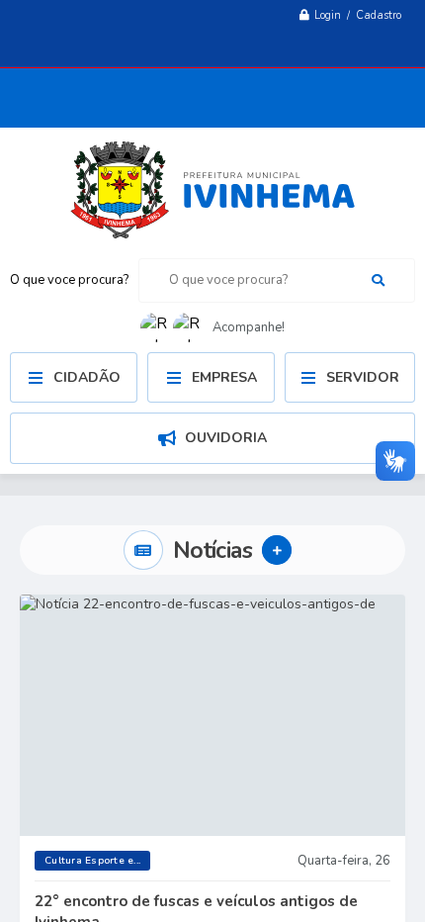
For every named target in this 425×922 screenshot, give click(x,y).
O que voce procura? (69, 280)
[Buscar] (378, 280)
